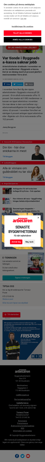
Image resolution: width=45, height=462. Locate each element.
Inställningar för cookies (22, 26)
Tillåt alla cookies (22, 33)
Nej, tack (29, 242)
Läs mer (23, 19)
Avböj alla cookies (22, 40)
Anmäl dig (16, 242)
